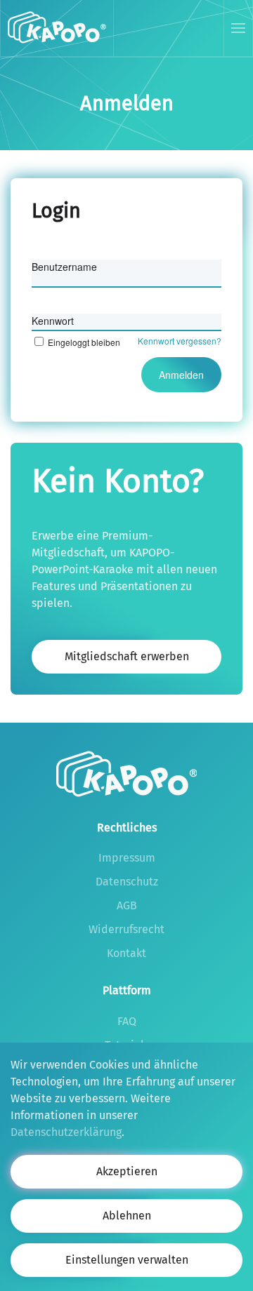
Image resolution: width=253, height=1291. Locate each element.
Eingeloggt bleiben (84, 342)
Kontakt (126, 953)
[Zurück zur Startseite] (57, 28)
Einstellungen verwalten (126, 1259)
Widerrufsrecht (126, 929)
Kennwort (53, 321)
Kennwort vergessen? (179, 341)
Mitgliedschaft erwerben (127, 656)
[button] (238, 28)
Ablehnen (127, 1215)
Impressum (126, 857)
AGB (127, 905)
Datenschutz (127, 881)
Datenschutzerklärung (66, 1132)
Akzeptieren (126, 1171)
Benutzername (64, 267)
